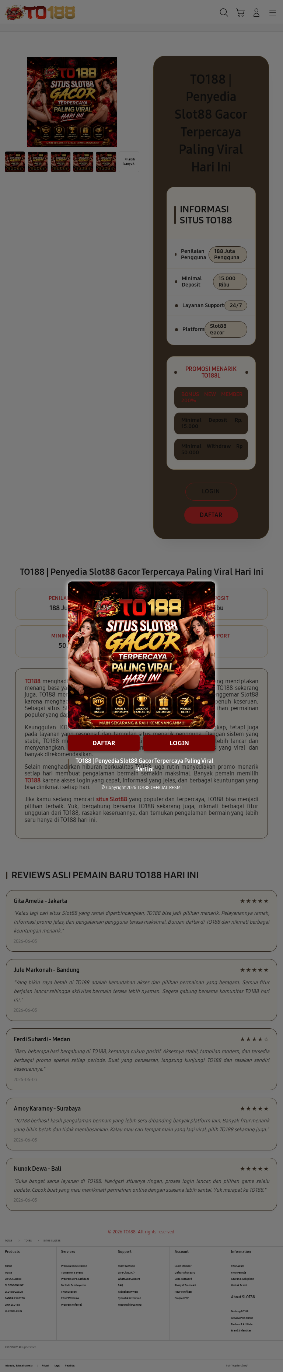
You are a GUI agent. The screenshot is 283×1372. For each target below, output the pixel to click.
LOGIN (179, 743)
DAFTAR (103, 743)
